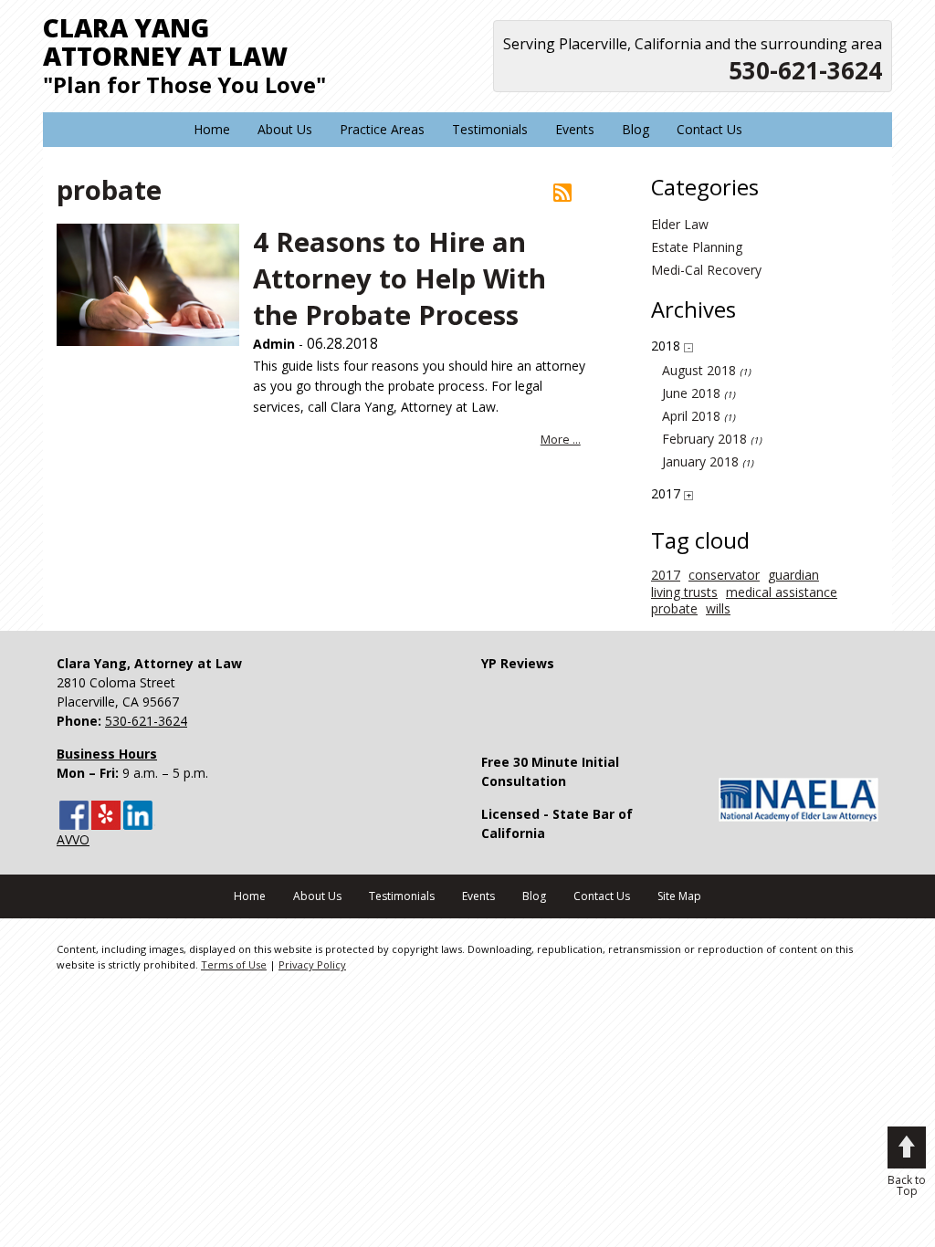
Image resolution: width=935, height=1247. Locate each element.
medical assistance (781, 592)
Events (574, 129)
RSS (562, 192)
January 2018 (700, 462)
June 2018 (691, 393)
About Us (284, 129)
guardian (793, 575)
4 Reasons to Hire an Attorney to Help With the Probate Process (399, 278)
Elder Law (680, 224)
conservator (724, 575)
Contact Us (709, 129)
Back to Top (907, 1184)
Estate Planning (696, 247)
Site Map (679, 896)
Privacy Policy (312, 964)
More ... (561, 439)
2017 (665, 575)
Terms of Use (234, 964)
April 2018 (691, 416)
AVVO (73, 839)
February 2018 (704, 439)
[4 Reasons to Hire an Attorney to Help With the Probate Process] (148, 284)
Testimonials (490, 129)
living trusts (684, 592)
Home (212, 129)
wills (718, 609)
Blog (635, 129)
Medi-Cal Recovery (706, 270)
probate (674, 609)
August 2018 (699, 370)
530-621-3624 (805, 70)
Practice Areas (382, 129)
